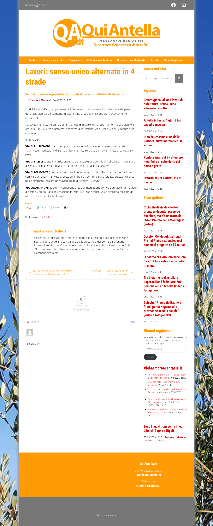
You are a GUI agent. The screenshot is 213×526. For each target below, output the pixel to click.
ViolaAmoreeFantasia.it (163, 368)
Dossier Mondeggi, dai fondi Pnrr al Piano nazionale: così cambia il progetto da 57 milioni (165, 241)
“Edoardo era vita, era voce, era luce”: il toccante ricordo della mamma (165, 261)
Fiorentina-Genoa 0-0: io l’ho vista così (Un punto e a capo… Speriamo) (166, 401)
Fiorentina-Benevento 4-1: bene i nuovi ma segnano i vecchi (167, 376)
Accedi (132, 321)
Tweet (28, 207)
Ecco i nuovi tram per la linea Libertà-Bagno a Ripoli (163, 429)
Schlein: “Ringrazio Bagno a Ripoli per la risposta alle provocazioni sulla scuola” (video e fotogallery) (162, 309)
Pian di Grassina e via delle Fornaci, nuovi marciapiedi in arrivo (163, 141)
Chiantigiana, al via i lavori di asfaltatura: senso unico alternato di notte (163, 104)
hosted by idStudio (106, 514)
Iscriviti (150, 357)
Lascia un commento (154, 440)
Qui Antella (45, 216)
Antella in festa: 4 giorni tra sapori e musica (162, 122)
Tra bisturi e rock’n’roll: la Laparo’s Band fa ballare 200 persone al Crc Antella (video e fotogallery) (164, 284)
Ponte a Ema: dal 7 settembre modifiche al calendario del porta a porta (163, 161)
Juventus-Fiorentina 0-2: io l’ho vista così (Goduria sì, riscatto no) (167, 391)
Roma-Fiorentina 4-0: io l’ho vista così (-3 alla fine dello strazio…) (167, 411)
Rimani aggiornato (36, 5)
